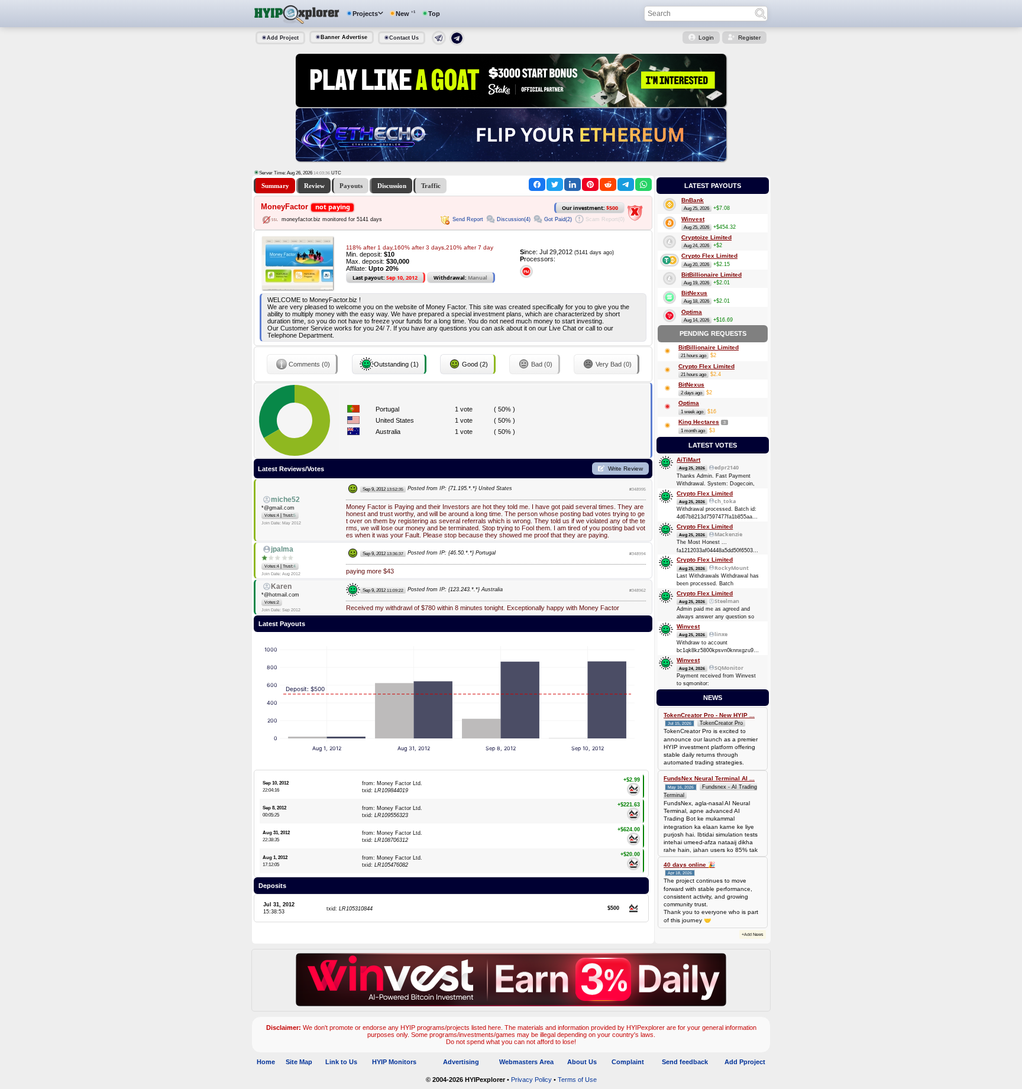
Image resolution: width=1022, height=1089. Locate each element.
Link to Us (341, 1061)
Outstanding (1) (396, 364)
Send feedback (685, 1061)
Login (706, 37)
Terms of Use (577, 1079)
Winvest (692, 219)
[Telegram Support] (439, 42)
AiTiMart (688, 459)
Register (749, 37)
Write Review (625, 468)
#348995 (637, 489)
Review (314, 185)
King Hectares (698, 422)
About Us (582, 1061)
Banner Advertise (344, 37)
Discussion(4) (514, 219)
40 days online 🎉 (689, 864)
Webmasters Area (526, 1061)
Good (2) (475, 364)
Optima (691, 312)
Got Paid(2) (558, 219)
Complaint (628, 1061)
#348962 (637, 590)
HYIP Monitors (394, 1061)
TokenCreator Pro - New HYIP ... (709, 715)
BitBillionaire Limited (711, 274)
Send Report (467, 219)
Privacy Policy (531, 1079)
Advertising (461, 1061)
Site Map (299, 1061)
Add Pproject (745, 1061)
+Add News (753, 934)
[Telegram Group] (456, 43)
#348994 (637, 554)
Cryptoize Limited (706, 237)
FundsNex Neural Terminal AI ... (709, 778)
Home (266, 1061)
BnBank (692, 200)
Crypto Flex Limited (709, 255)
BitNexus (694, 293)
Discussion (391, 185)
